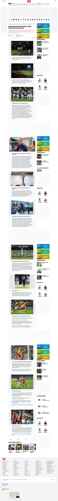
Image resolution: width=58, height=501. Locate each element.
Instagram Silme (16, 475)
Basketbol (15, 5)
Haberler (9, 23)
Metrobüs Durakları (38, 472)
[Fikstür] (43, 25)
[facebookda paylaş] (9, 38)
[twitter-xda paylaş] (10, 38)
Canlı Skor (32, 5)
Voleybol (20, 5)
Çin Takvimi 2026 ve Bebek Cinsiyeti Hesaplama (50, 463)
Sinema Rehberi (16, 472)
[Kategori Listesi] (55, 1)
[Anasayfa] (4, 459)
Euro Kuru (4, 474)
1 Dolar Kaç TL (26, 472)
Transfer (9, 5)
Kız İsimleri (37, 475)
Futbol (12, 5)
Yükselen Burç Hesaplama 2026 (51, 466)
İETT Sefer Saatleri (49, 464)
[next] (35, 448)
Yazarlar (36, 5)
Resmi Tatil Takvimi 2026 (50, 473)
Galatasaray (20, 23)
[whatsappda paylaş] (16, 38)
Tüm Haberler (39, 5)
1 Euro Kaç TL (26, 473)
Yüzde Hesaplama (49, 467)
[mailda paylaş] (17, 38)
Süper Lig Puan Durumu (28, 475)
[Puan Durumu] (43, 31)
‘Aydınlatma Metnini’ (12, 495)
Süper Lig (17, 23)
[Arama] (3, 1)
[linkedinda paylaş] (14, 38)
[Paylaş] (34, 42)
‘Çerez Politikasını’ (17, 494)
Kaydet (53, 479)
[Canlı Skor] (43, 36)
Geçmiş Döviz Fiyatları (49, 468)
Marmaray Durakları (38, 473)
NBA (22, 5)
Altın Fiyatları (4, 472)
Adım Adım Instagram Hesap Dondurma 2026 (50, 470)
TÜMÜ (37, 76)
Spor (10, 3)
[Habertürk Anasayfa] (29, 1)
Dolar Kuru (4, 473)
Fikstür (29, 5)
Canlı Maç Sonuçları (27, 474)
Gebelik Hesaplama (49, 465)
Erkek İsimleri (37, 474)
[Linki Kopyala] (19, 38)
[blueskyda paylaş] (12, 38)
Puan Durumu (26, 5)
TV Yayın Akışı (15, 473)
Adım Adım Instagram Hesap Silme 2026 (50, 472)
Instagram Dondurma (16, 474)
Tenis (18, 5)
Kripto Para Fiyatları (5, 475)
